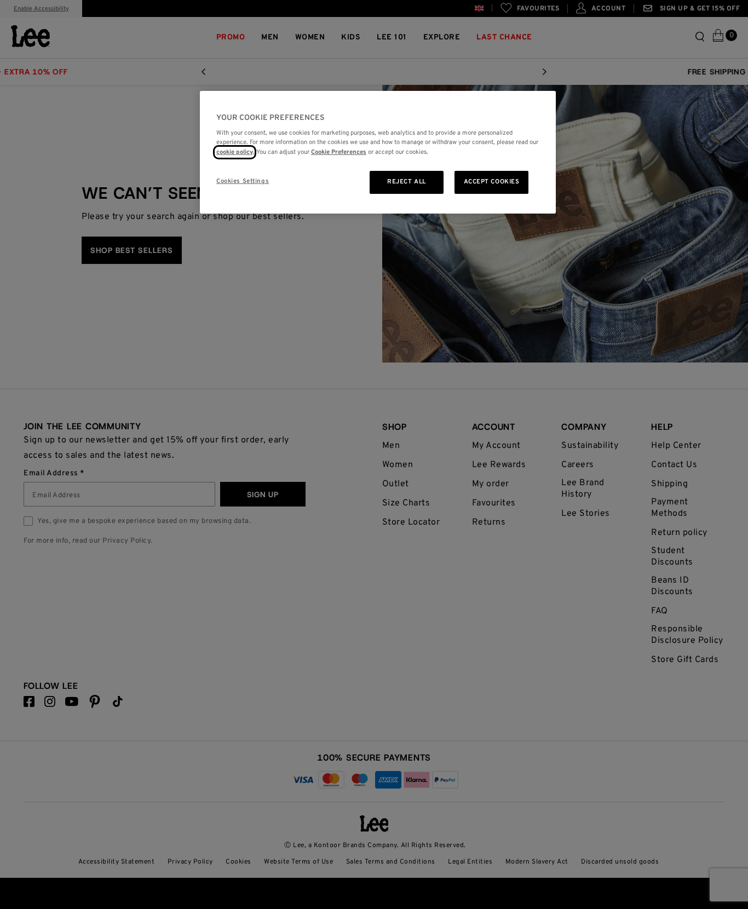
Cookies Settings (242, 181)
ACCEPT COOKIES (492, 182)
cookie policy (234, 152)
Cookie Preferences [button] (338, 152)
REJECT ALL (406, 182)
